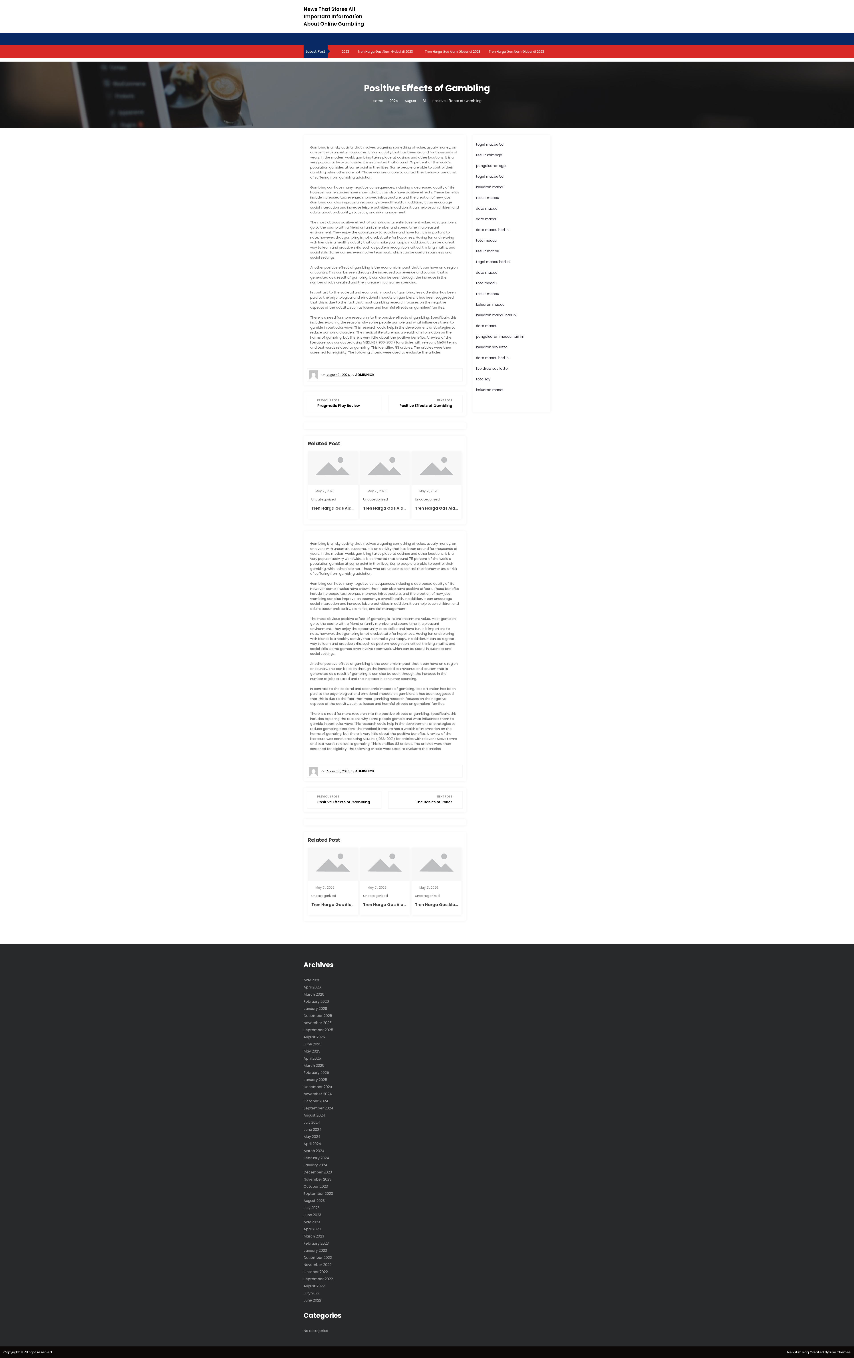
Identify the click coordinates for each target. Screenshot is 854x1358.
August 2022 (314, 1286)
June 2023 (312, 1214)
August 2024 (314, 1115)
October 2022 (316, 1271)
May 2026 (312, 980)
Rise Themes (840, 1352)
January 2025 (315, 1079)
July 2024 (312, 1122)
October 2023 (316, 1186)
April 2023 (312, 1229)
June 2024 (313, 1129)
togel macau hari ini (493, 261)
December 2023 (318, 1172)
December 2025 (318, 1015)
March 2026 (314, 994)
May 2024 (312, 1136)
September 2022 (318, 1279)
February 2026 (316, 1001)
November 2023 (317, 1179)
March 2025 (314, 1065)
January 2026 (315, 1008)
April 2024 (312, 1143)
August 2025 (314, 1037)
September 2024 (318, 1108)
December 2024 (318, 1086)
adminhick (365, 374)
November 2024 (318, 1094)
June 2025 (312, 1044)
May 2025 (312, 1051)
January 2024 (315, 1165)
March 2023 (314, 1236)
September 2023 (318, 1193)
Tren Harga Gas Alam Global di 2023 (361, 51)
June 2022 (312, 1300)
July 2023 (312, 1207)
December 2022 (318, 1257)
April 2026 (312, 987)
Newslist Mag (798, 1352)
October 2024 (316, 1101)
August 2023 (314, 1200)
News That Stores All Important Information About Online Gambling (334, 16)
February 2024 (316, 1158)
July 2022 (312, 1293)
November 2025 (318, 1022)
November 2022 (317, 1264)
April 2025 (312, 1058)
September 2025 (318, 1030)
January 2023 (315, 1250)
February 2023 (316, 1243)
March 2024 (314, 1150)
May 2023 (312, 1222)
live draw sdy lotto (492, 368)
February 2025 (316, 1072)
